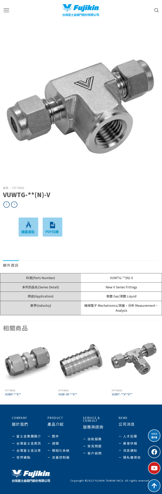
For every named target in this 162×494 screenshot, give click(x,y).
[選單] (6, 10)
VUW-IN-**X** (67, 394)
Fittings (18, 188)
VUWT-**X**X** (122, 394)
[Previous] (3, 370)
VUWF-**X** (13, 394)
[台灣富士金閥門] (81, 10)
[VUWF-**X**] (27, 362)
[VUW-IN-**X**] (81, 362)
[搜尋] (156, 10)
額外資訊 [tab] (11, 265)
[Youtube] (154, 468)
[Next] (159, 370)
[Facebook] (154, 452)
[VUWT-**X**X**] (134, 362)
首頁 (5, 188)
